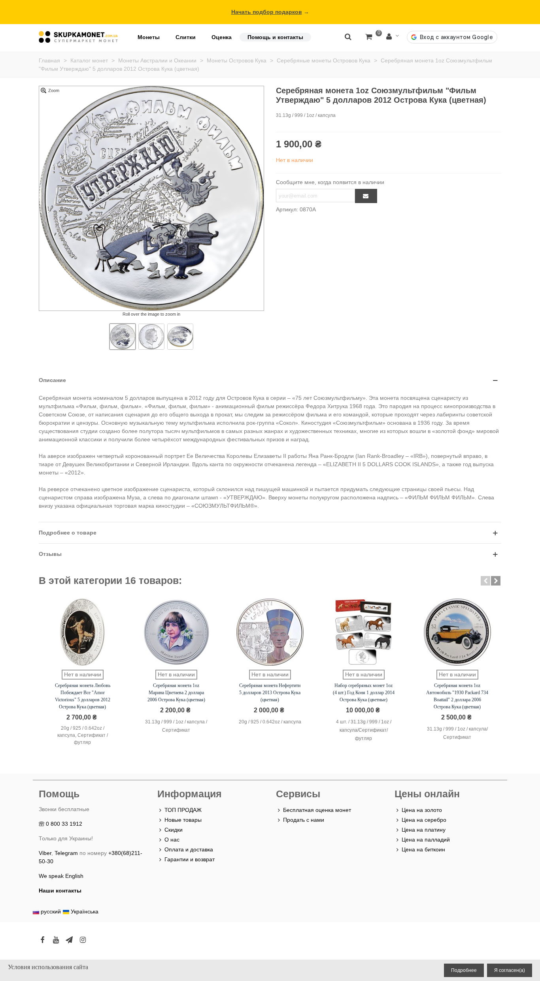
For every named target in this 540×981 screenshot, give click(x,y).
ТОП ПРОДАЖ (183, 810)
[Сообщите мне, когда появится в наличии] (366, 196)
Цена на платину (424, 830)
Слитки (186, 37)
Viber (45, 853)
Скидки (173, 830)
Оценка (221, 37)
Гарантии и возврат (189, 859)
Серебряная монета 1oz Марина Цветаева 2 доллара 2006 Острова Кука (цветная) (176, 692)
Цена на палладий (426, 839)
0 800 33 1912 (64, 824)
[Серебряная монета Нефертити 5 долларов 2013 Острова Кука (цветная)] (270, 632)
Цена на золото (422, 810)
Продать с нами (303, 820)
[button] (485, 581)
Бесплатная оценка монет (317, 810)
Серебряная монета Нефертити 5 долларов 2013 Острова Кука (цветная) (269, 692)
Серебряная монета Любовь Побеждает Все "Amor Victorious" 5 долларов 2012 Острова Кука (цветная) (82, 696)
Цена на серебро (424, 820)
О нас (171, 839)
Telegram (66, 853)
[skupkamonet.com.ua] (78, 37)
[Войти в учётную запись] (392, 37)
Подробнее (464, 970)
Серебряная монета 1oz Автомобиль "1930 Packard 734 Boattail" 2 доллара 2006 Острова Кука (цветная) (457, 696)
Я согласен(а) (509, 970)
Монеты (149, 37)
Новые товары (183, 820)
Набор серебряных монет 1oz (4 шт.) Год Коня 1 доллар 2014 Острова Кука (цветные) (364, 692)
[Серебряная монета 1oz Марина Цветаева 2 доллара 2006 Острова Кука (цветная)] (176, 632)
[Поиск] (347, 36)
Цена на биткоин (423, 849)
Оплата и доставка (188, 849)
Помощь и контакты (275, 37)
